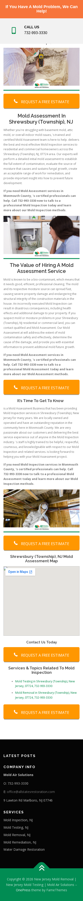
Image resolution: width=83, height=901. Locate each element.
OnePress (23, 890)
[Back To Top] (41, 868)
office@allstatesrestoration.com (31, 791)
